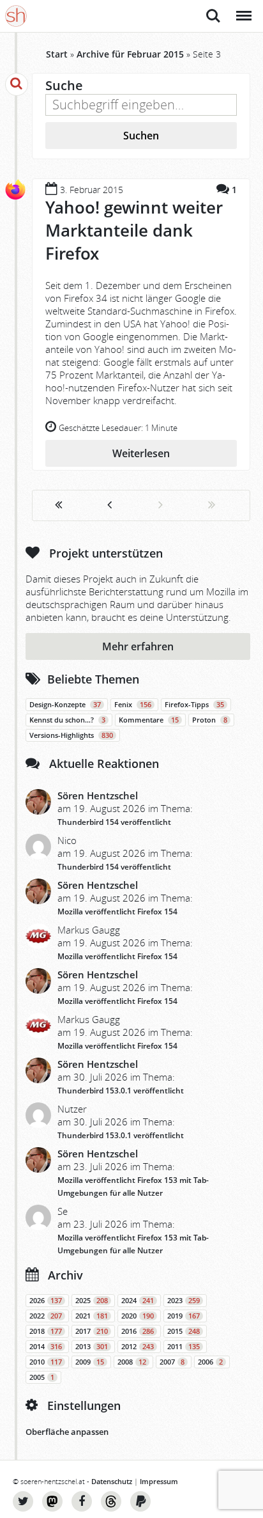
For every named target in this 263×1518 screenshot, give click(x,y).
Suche (213, 9)
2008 (131, 1362)
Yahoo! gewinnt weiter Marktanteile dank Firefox (134, 230)
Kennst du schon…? (67, 720)
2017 (91, 1331)
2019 (183, 1315)
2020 (137, 1315)
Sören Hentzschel (97, 795)
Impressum (159, 1481)
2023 (183, 1300)
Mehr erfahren (138, 646)
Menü (243, 9)
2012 (137, 1346)
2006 (210, 1362)
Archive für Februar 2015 (130, 54)
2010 (45, 1362)
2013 (91, 1346)
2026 (45, 1300)
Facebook (81, 1501)
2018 (45, 1331)
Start (57, 54)
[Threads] (111, 1501)
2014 (45, 1346)
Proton (209, 720)
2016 (137, 1331)
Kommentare (149, 720)
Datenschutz (111, 1481)
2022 (45, 1315)
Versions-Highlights (71, 735)
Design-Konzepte (65, 704)
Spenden (140, 1501)
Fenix (132, 704)
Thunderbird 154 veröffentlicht (114, 822)
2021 (91, 1315)
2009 (89, 1362)
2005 (41, 1377)
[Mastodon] (52, 1501)
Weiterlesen (141, 453)
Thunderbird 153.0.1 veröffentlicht (120, 1090)
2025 (91, 1300)
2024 (137, 1300)
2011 (183, 1346)
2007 (172, 1362)
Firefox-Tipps (194, 704)
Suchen (141, 136)
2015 (183, 1331)
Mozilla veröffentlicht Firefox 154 (117, 911)
